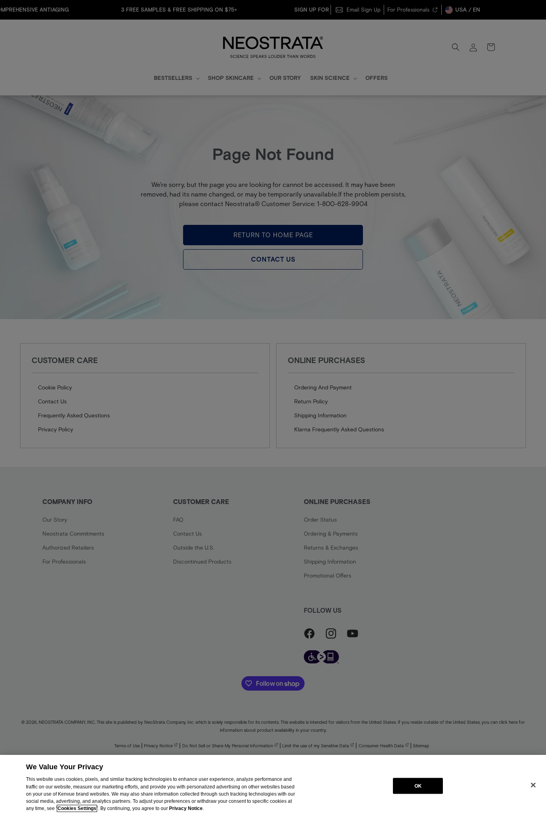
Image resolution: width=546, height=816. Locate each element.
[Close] (533, 785)
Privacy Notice (186, 808)
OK (418, 785)
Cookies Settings (77, 808)
